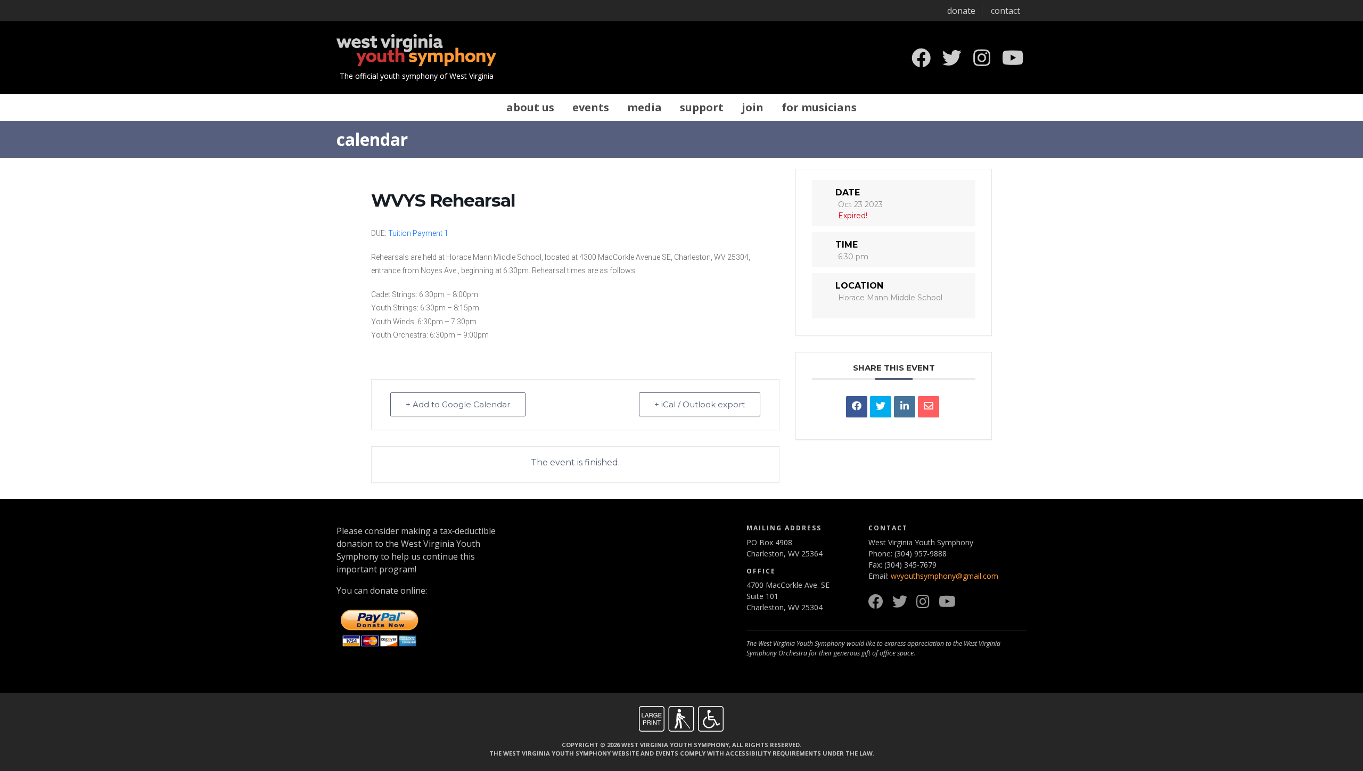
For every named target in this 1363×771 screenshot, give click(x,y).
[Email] (928, 406)
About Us (530, 107)
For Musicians (819, 107)
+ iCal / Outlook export (699, 404)
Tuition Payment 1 (418, 233)
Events (590, 107)
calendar (372, 139)
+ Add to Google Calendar (458, 404)
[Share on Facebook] (856, 406)
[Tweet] (880, 406)
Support (702, 107)
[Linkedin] (904, 406)
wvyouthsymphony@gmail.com (944, 576)
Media (644, 107)
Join (752, 107)
